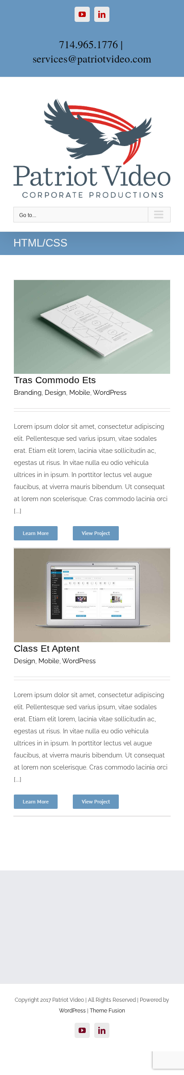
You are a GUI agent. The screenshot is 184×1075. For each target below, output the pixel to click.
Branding (28, 393)
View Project (96, 533)
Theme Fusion (107, 1011)
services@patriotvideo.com (92, 58)
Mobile (79, 393)
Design (55, 393)
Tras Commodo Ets (55, 380)
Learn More (36, 533)
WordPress (109, 393)
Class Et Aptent (46, 648)
